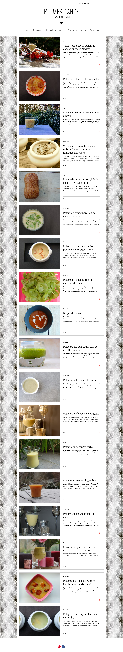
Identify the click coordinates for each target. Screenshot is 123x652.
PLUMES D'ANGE (61, 11)
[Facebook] (63, 646)
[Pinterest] (59, 646)
